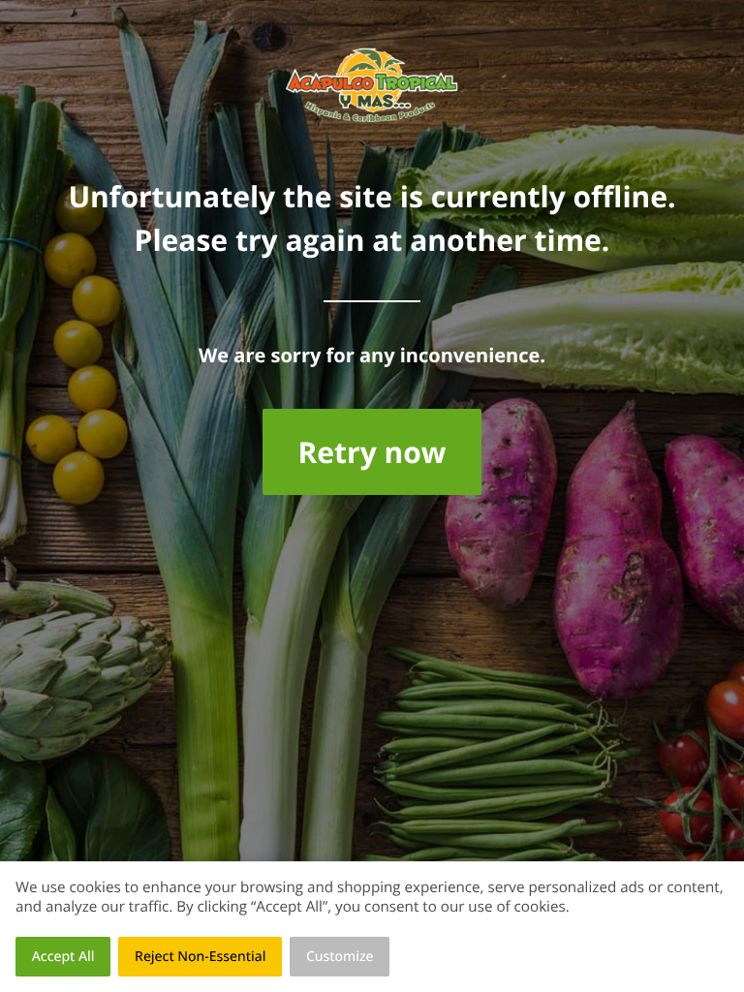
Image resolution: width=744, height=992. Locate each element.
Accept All (63, 956)
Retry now (371, 452)
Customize (340, 956)
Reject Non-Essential (200, 956)
